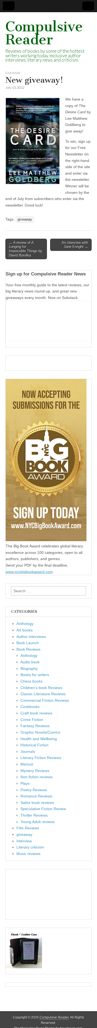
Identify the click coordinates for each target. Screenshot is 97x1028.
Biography (29, 668)
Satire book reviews (37, 802)
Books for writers (34, 675)
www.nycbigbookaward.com (29, 572)
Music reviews (28, 853)
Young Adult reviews (37, 822)
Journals (27, 751)
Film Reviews (27, 828)
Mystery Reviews (34, 770)
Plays (25, 783)
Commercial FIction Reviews (44, 700)
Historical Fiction (34, 745)
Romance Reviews (36, 796)
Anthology (24, 623)
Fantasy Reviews (35, 726)
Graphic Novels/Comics (40, 732)
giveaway (12, 73)
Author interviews (31, 636)
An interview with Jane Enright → (75, 245)
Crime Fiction (31, 719)
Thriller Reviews (34, 815)
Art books (24, 630)
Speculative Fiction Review (43, 809)
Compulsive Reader (44, 33)
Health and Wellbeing (38, 739)
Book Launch (27, 643)
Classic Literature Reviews (42, 694)
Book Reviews (28, 649)
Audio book (30, 662)
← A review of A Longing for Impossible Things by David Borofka (25, 249)
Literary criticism (30, 847)
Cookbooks (30, 706)
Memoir (26, 764)
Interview (24, 841)
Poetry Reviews (33, 790)
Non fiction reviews (36, 777)
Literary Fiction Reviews (40, 758)
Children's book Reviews (41, 688)
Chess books (31, 681)
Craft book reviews (36, 713)
